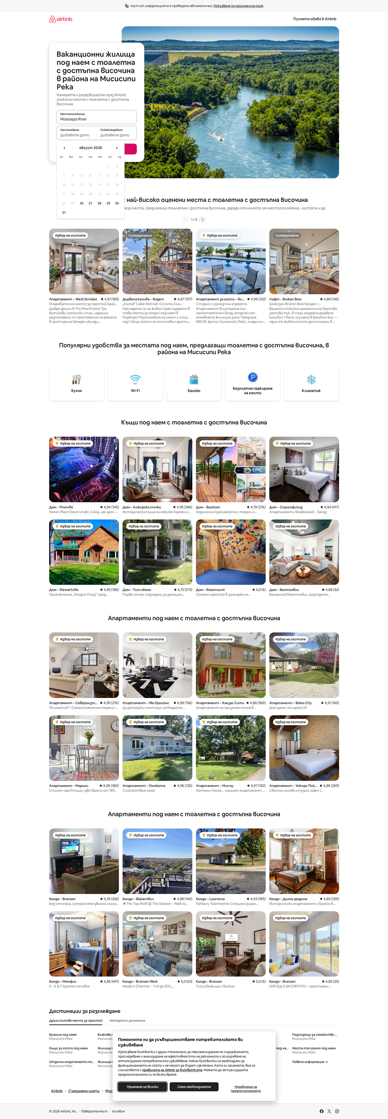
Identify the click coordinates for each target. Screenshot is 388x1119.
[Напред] (202, 219)
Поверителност (94, 1111)
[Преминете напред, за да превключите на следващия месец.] (116, 148)
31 (63, 213)
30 (117, 203)
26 (81, 203)
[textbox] (76, 135)
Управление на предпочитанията (246, 1089)
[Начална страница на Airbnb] (60, 19)
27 (90, 203)
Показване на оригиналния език (238, 6)
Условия (118, 1111)
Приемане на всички (142, 1087)
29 (108, 203)
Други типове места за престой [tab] (75, 1021)
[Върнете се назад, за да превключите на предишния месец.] (64, 148)
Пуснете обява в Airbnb (314, 19)
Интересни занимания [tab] (127, 1021)
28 (99, 203)
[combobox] (96, 119)
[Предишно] (185, 219)
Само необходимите (194, 1087)
